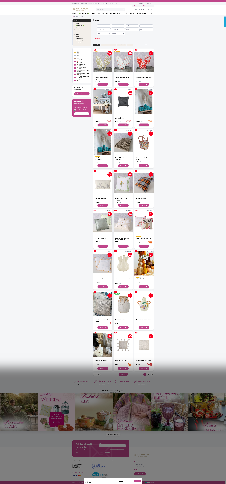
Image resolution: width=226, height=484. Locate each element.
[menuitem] (74, 13)
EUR (150, 3)
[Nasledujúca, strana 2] (148, 374)
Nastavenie (121, 481)
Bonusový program (93, 3)
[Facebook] (135, 469)
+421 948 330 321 (82, 109)
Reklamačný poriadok (96, 464)
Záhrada (77, 27)
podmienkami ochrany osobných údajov (117, 449)
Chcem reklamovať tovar (96, 465)
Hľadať (123, 9)
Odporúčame (96, 44)
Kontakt (77, 3)
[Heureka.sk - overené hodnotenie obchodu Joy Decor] (101, 475)
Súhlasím (138, 481)
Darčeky (77, 36)
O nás (73, 3)
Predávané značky (110, 3)
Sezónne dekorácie (79, 38)
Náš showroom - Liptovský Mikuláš (118, 463)
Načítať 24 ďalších (123, 374)
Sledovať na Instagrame (114, 434)
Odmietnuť (129, 481)
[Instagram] (137, 469)
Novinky (77, 23)
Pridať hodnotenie (78, 93)
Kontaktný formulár (81, 113)
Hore (98, 374)
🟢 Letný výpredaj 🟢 (80, 25)
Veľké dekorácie (79, 42)
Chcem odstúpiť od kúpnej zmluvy (98, 466)
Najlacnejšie (105, 44)
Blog (116, 3)
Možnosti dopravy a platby (97, 467)
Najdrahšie (112, 44)
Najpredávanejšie (121, 44)
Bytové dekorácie (79, 29)
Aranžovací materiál (79, 40)
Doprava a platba (102, 3)
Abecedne (130, 44)
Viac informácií (88, 482)
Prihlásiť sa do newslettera (105, 452)
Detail (103, 165)
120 (152, 374)
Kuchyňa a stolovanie (80, 32)
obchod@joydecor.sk (82, 107)
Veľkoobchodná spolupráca (97, 468)
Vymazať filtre (97, 38)
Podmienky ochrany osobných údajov (99, 463)
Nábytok (77, 34)
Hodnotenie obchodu (85, 3)
